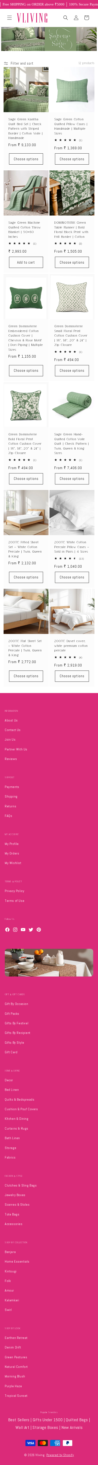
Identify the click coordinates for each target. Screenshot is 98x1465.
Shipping (11, 796)
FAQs (8, 816)
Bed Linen (12, 1090)
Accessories (14, 1224)
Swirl (8, 1310)
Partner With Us (16, 749)
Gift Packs (12, 1013)
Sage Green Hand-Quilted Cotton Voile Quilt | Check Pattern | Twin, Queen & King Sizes (71, 444)
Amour (9, 1290)
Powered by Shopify (60, 1455)
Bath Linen (12, 1138)
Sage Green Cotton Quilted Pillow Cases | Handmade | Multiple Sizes (70, 126)
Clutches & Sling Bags (21, 1185)
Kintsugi (11, 1271)
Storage (10, 1148)
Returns (10, 806)
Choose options (26, 159)
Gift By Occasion (16, 1004)
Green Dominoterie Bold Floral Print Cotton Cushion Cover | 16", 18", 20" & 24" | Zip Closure (25, 444)
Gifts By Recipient (17, 1033)
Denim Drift (13, 1347)
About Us (11, 720)
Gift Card (11, 1052)
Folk (8, 1281)
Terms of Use (14, 901)
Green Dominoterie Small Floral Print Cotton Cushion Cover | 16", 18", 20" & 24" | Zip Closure (71, 335)
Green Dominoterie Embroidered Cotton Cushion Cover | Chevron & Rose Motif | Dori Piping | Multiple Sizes (25, 337)
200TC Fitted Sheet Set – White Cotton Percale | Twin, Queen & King (25, 549)
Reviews (11, 759)
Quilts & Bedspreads (19, 1099)
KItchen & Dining (17, 1118)
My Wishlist (13, 863)
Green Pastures (16, 1357)
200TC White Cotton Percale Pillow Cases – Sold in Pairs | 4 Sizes (71, 546)
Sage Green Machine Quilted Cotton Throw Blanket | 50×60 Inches (24, 230)
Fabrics (10, 1157)
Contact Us (13, 730)
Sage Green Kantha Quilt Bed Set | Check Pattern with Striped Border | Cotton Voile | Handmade (25, 128)
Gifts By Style (14, 1042)
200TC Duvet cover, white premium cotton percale (71, 645)
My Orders (12, 853)
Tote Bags (12, 1214)
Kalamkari (12, 1300)
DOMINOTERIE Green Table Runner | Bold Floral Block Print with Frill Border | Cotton (71, 230)
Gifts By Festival (16, 1023)
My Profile (12, 844)
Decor (9, 1080)
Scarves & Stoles (17, 1204)
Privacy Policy (14, 891)
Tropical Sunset (16, 1395)
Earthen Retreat (16, 1338)
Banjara (10, 1252)
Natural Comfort (16, 1367)
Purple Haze (13, 1386)
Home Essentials (17, 1261)
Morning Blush (15, 1376)
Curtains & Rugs (16, 1128)
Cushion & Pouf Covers (21, 1109)
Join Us (10, 739)
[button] (9, 17)
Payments (12, 787)
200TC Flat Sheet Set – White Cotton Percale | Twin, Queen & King (25, 648)
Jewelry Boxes (15, 1195)
